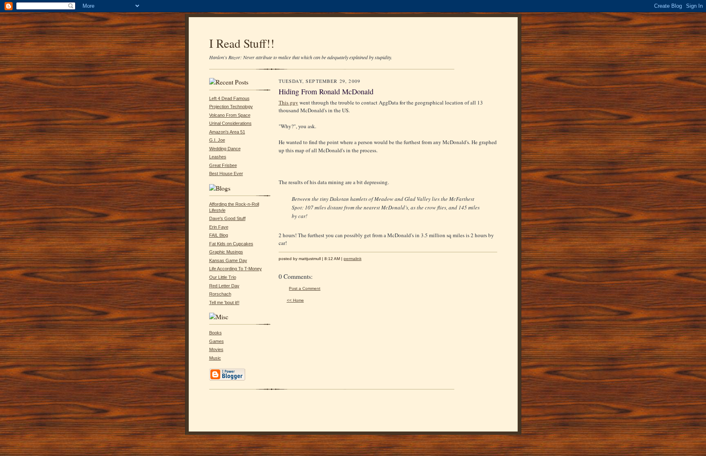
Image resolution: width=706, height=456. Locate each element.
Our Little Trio (222, 277)
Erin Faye (218, 227)
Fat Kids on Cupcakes (231, 243)
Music (215, 358)
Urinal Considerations (230, 123)
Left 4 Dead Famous (229, 98)
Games (216, 341)
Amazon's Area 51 (227, 131)
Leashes (217, 156)
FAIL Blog (218, 235)
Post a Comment (304, 288)
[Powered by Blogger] (227, 379)
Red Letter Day (224, 285)
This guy (288, 102)
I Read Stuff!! (242, 43)
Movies (216, 349)
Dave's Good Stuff (227, 218)
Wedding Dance (225, 148)
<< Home (295, 300)
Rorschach (220, 293)
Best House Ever (226, 173)
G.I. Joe (217, 140)
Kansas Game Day (228, 260)
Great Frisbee (223, 165)
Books (215, 332)
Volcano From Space (229, 115)
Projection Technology (231, 106)
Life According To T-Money (235, 268)
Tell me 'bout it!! (224, 302)
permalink (353, 258)
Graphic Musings (226, 251)
